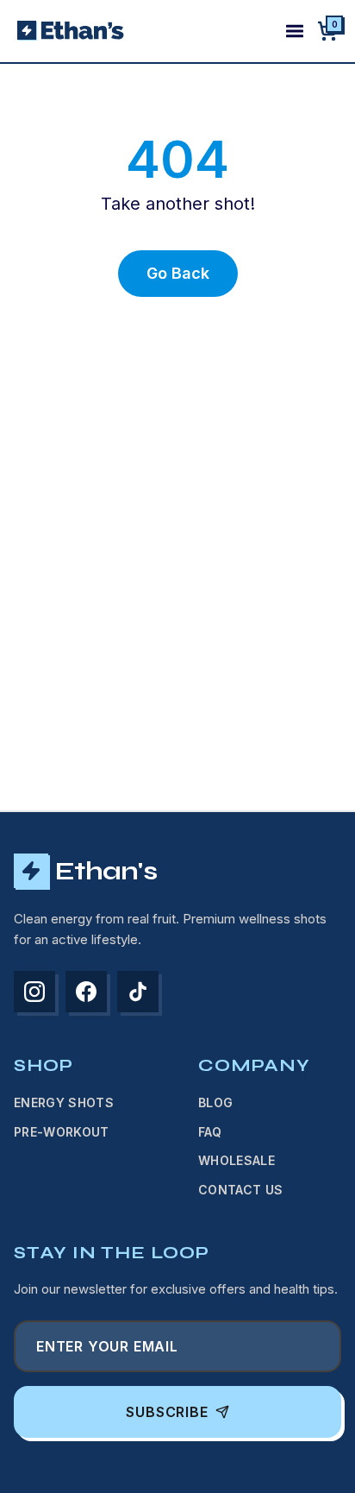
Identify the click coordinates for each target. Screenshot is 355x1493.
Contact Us (240, 1189)
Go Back (177, 273)
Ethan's (106, 870)
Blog (215, 1102)
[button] (327, 31)
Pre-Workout (61, 1131)
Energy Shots (64, 1102)
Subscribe (167, 1412)
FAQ (209, 1131)
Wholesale (236, 1160)
